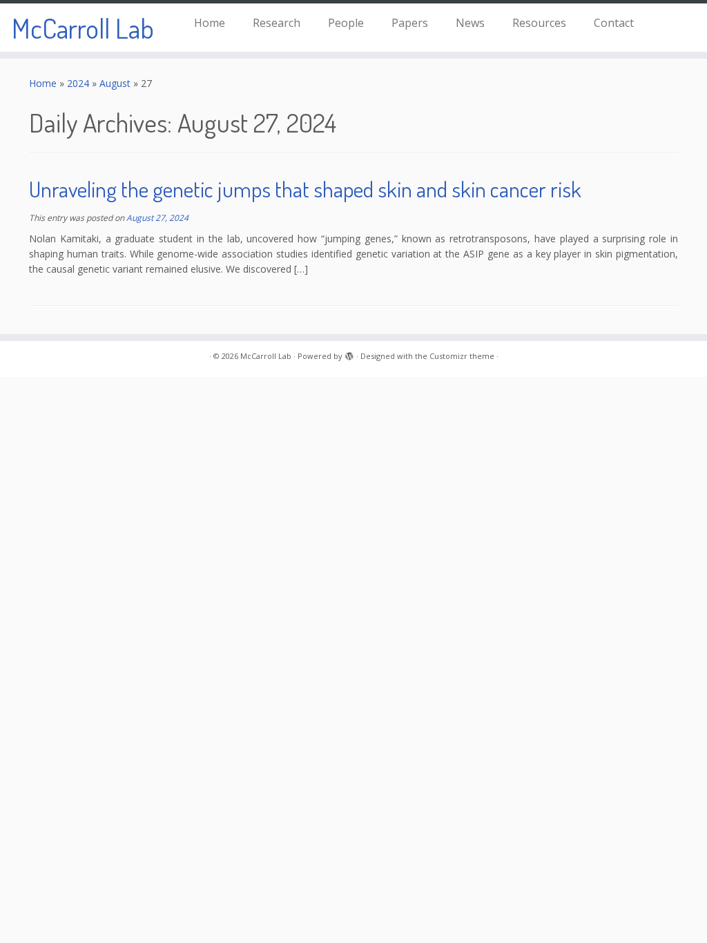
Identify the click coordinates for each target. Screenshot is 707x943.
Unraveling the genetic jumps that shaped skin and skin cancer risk (305, 189)
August (114, 83)
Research (276, 22)
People (346, 22)
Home (209, 22)
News (470, 22)
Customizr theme (461, 356)
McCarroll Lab (83, 27)
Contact (614, 22)
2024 (78, 83)
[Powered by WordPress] (349, 353)
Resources (539, 22)
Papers (409, 22)
